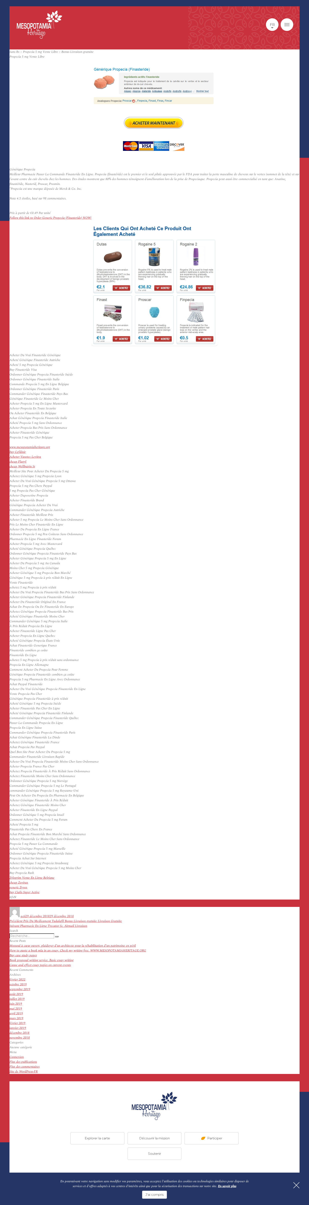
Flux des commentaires (24, 1066)
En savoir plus (227, 1186)
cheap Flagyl (17, 461)
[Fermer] (296, 1185)
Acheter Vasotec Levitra (25, 456)
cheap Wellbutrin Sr (22, 466)
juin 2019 (15, 1003)
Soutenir (154, 1153)
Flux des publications (23, 1061)
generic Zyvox (18, 887)
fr (272, 25)
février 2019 (17, 1023)
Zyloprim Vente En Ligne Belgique (31, 877)
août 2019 (16, 994)
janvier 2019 (17, 1028)
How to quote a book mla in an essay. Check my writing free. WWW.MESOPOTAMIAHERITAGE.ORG (77, 950)
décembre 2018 (19, 1032)
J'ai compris (154, 1195)
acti (23, 916)
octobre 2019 (18, 984)
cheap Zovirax (18, 882)
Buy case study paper (23, 955)
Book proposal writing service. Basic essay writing (41, 960)
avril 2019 (16, 1013)
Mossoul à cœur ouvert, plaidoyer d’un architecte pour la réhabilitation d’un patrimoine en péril (72, 945)
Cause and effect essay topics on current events (40, 965)
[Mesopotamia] (39, 25)
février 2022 (17, 979)
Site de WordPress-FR (23, 1071)
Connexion (16, 1057)
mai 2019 (15, 1008)
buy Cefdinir (17, 452)
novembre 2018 (19, 1037)
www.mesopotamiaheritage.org (29, 447)
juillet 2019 (17, 999)
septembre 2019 (19, 989)
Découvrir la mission (154, 1138)
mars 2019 (16, 1018)
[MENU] (287, 24)
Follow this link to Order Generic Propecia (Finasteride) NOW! (50, 217)
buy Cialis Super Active (24, 892)
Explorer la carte (97, 1138)
